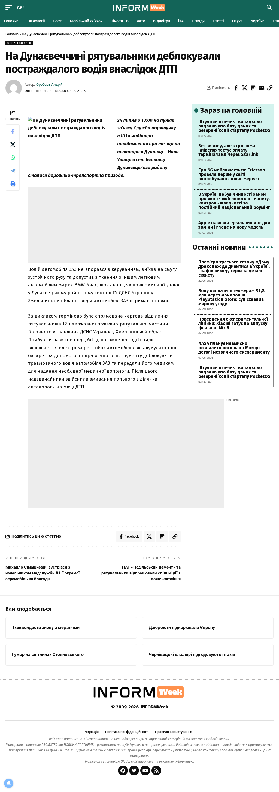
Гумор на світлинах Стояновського (48, 654)
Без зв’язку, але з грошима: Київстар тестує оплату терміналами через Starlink (228, 150)
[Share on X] (244, 88)
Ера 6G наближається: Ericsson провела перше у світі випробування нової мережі (231, 174)
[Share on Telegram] (12, 170)
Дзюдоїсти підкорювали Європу (182, 627)
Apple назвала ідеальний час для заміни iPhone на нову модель (234, 225)
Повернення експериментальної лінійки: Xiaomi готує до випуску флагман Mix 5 (233, 323)
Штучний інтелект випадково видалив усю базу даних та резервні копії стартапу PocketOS (234, 126)
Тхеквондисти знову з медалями (46, 627)
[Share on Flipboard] (253, 88)
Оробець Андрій (49, 84)
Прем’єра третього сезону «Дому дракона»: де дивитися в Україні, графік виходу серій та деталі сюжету (234, 268)
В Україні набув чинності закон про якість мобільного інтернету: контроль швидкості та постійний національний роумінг (234, 201)
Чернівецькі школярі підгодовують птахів (192, 654)
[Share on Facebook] (236, 88)
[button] (10, 7)
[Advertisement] (104, 225)
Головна (12, 34)
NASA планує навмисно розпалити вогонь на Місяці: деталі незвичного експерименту (234, 348)
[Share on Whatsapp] (12, 157)
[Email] (261, 88)
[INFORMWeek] (139, 7)
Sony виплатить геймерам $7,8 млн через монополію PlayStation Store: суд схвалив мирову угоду (231, 297)
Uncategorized (19, 43)
